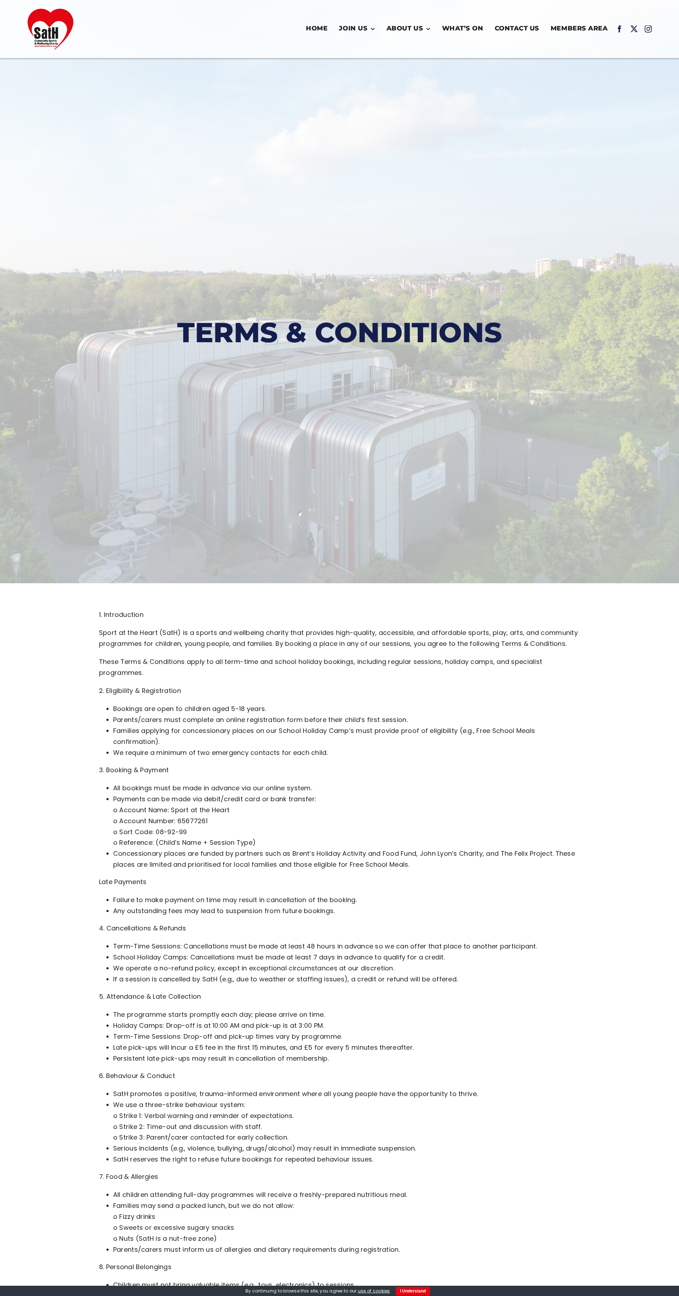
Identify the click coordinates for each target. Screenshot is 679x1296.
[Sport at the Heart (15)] (50, 8)
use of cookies (374, 1291)
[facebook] (619, 29)
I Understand (413, 1291)
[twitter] (634, 29)
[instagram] (648, 29)
